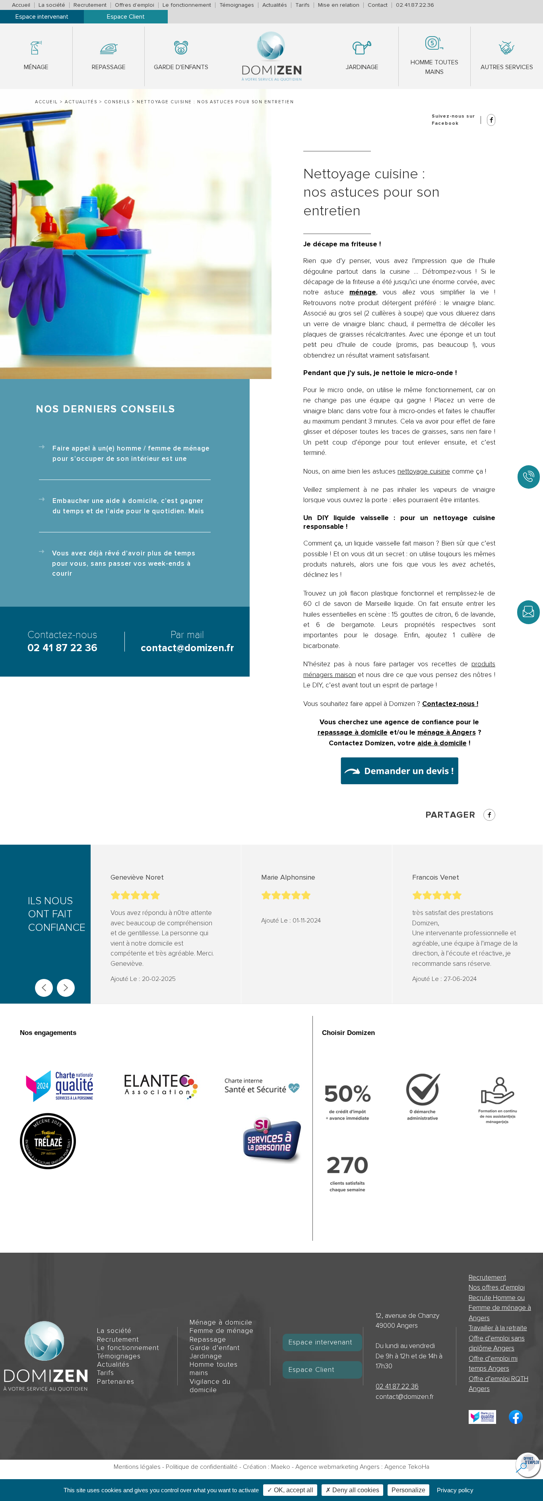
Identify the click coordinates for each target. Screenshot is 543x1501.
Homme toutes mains (434, 67)
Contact (378, 5)
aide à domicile (442, 743)
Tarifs (302, 5)
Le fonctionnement (187, 5)
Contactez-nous (62, 641)
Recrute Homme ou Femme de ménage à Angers (500, 1308)
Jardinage (362, 67)
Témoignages (236, 5)
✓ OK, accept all (290, 1490)
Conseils (117, 101)
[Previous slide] (44, 988)
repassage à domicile (353, 732)
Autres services (507, 67)
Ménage (36, 67)
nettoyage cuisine (424, 471)
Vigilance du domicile (210, 1385)
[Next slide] (66, 988)
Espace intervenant (42, 17)
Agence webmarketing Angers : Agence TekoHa (362, 1467)
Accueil (21, 5)
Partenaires (115, 1381)
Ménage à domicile (221, 1322)
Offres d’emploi (134, 5)
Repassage (109, 67)
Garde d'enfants (181, 67)
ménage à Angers (446, 732)
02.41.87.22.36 (415, 5)
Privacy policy (455, 1490)
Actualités (274, 5)
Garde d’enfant (215, 1348)
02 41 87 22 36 (397, 1386)
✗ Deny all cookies (352, 1490)
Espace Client (126, 17)
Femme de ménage (222, 1331)
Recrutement (90, 5)
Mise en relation (338, 5)
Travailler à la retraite (498, 1328)
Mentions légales (137, 1467)
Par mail (187, 641)
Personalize (408, 1490)
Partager (451, 814)
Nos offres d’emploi (497, 1287)
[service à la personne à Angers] (272, 1141)
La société (52, 5)
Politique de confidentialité (202, 1467)
